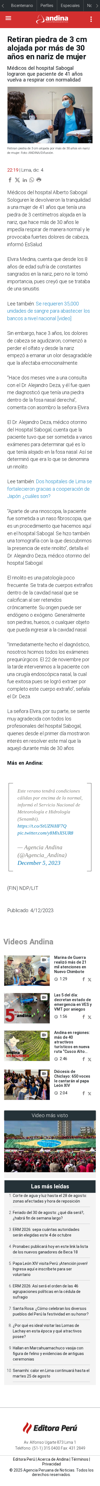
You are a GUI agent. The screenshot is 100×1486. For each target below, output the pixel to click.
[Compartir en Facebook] (84, 979)
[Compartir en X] (89, 979)
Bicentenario (22, 5)
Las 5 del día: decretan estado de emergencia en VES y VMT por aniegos (73, 1002)
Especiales (70, 5)
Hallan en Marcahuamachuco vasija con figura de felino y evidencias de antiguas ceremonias (48, 1353)
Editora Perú (24, 1459)
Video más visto (50, 1115)
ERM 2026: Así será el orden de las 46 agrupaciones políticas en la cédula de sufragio (47, 1291)
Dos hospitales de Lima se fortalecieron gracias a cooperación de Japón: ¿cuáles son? (49, 489)
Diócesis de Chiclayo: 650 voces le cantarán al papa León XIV (72, 1078)
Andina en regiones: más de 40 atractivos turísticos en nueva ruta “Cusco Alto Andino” (72, 1044)
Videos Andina (28, 941)
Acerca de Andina (53, 1459)
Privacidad (51, 1464)
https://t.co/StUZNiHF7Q (42, 826)
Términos (79, 1459)
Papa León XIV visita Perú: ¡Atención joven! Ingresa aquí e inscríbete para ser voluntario (50, 1269)
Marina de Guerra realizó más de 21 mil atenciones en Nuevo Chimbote (70, 964)
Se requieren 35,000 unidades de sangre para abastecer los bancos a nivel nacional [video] (48, 311)
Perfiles (47, 5)
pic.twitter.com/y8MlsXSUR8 (45, 833)
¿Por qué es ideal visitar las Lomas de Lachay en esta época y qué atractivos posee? (47, 1331)
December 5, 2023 (39, 863)
